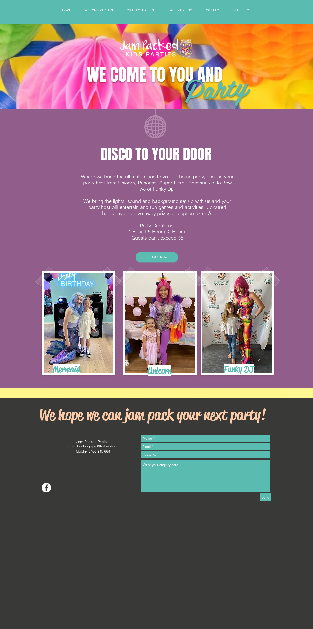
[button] (99, 10)
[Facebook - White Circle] (46, 487)
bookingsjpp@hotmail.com (98, 446)
